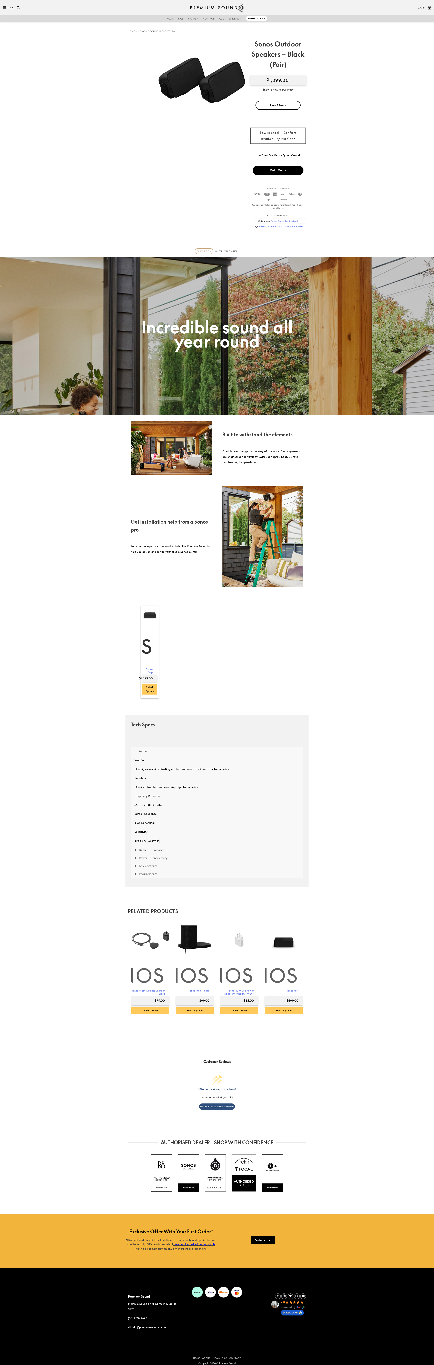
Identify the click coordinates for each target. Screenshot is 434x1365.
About (206, 1358)
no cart (262, 226)
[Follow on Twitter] (290, 1296)
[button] (8, 7)
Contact (208, 18)
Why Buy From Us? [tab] (226, 251)
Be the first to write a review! (217, 1106)
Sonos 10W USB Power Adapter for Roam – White (239, 992)
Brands (192, 18)
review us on (290, 1312)
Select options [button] (149, 689)
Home (170, 18)
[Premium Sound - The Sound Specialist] (217, 8)
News (216, 1358)
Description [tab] (204, 251)
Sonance (271, 226)
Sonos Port (292, 990)
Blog (221, 18)
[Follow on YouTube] (303, 1296)
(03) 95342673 (137, 1318)
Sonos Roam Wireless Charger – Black (148, 992)
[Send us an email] (297, 1296)
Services (234, 18)
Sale (180, 18)
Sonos (142, 31)
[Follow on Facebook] (278, 1296)
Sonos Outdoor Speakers (290, 226)
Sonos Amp (149, 671)
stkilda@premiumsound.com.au (147, 1327)
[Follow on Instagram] (284, 1296)
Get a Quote (278, 170)
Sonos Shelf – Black (198, 990)
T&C (224, 1358)
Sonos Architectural (163, 31)
